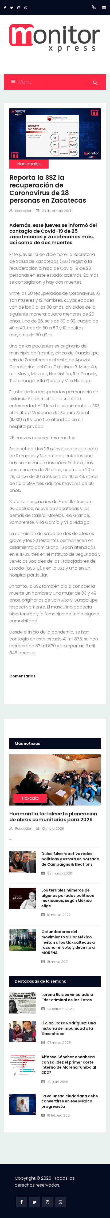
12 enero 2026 (53, 828)
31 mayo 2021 (57, 961)
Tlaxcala (30, 798)
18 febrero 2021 (58, 1115)
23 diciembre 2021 (56, 211)
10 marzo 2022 (59, 915)
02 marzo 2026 (59, 873)
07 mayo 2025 (59, 1042)
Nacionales (29, 164)
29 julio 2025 (57, 1082)
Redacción (23, 211)
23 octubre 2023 (60, 1009)
